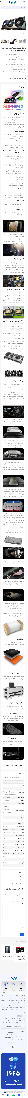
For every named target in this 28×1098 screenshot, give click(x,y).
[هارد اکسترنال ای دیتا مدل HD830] (7, 949)
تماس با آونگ (10, 1035)
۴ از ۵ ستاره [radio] (13, 898)
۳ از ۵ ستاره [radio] (15, 898)
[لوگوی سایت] (12, 2)
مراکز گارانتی (21, 1034)
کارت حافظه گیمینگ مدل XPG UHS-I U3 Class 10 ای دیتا (20, 958)
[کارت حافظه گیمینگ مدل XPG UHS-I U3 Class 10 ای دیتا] (20, 949)
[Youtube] (8, 1092)
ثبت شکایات (10, 1042)
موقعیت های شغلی (8, 1037)
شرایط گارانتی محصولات (21, 1042)
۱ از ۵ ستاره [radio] (17, 898)
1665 (13, 1074)
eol (21, 7)
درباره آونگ (10, 1032)
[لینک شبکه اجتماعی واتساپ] (12, 78)
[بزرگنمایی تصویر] (23, 33)
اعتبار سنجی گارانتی (20, 1036)
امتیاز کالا (22, 901)
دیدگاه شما (21, 904)
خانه (25, 7)
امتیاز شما (21, 899)
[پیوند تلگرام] (10, 78)
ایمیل (22, 927)
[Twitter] (15, 1092)
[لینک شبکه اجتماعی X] (18, 78)
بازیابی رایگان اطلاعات (19, 1039)
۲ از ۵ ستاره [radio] (16, 898)
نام (23, 921)
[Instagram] (21, 1092)
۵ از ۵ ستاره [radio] (12, 898)
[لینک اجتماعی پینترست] (16, 78)
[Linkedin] (18, 1092)
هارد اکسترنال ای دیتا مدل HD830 (7, 957)
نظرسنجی (11, 1040)
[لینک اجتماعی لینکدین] (14, 78)
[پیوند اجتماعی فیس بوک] (19, 78)
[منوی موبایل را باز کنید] (24, 2)
